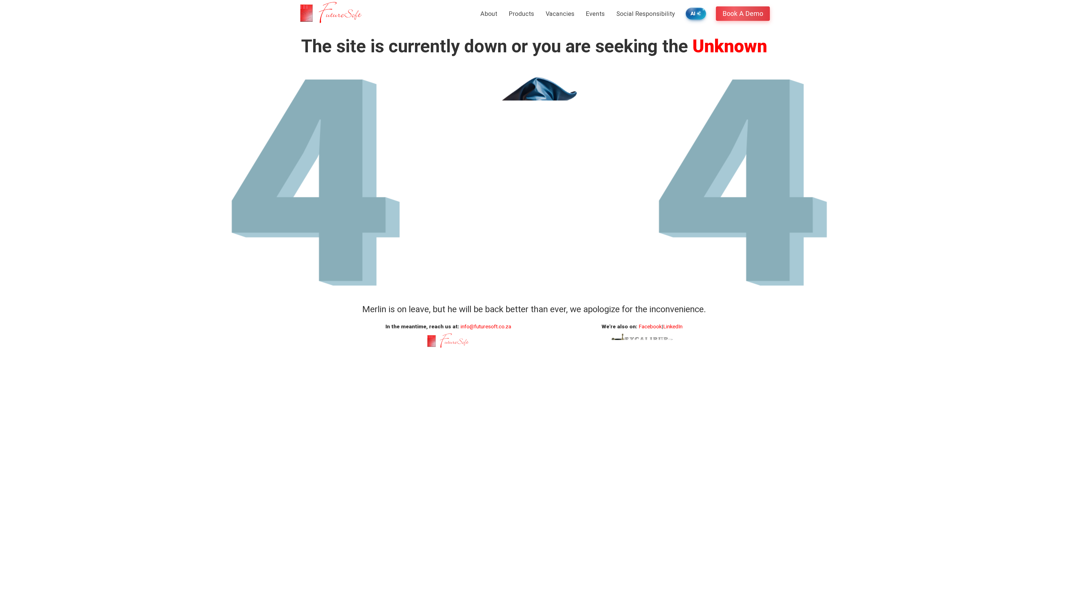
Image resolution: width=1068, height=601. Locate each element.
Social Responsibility (645, 13)
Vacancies (560, 13)
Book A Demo (743, 14)
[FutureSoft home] (331, 14)
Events (595, 13)
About (488, 13)
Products (521, 13)
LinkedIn (673, 326)
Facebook (650, 326)
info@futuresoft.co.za (486, 326)
